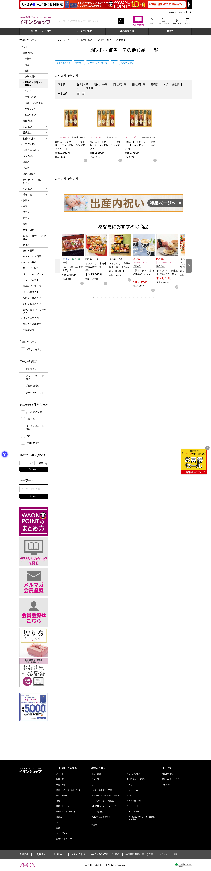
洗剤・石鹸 (30, 97)
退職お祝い (28, 194)
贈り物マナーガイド (170, 779)
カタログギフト (33, 109)
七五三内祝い (30, 144)
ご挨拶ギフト (30, 330)
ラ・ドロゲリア (133, 806)
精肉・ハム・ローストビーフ (68, 790)
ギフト (71, 40)
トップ (58, 40)
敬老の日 (95, 779)
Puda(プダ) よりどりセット (102, 817)
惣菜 (58, 801)
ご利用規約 (40, 854)
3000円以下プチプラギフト (34, 311)
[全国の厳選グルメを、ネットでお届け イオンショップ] (35, 19)
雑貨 (58, 828)
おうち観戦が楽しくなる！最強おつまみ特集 (141, 818)
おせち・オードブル (64, 839)
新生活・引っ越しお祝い (32, 181)
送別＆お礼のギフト (33, 304)
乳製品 (59, 817)
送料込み (79, 62)
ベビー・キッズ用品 (33, 274)
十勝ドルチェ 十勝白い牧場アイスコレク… (143, 273)
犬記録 (94, 825)
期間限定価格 (127, 62)
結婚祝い (27, 162)
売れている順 (100, 84)
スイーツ (60, 774)
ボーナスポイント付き (98, 62)
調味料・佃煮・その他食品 (111, 40)
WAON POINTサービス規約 (105, 854)
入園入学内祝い (31, 150)
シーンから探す (84, 31)
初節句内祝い (30, 138)
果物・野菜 (60, 785)
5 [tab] (109, 297)
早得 (114, 62)
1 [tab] (93, 297)
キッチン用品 (30, 262)
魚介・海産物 (61, 795)
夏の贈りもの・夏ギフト (137, 779)
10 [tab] (129, 297)
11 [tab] (133, 297)
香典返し (27, 132)
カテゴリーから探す (41, 31)
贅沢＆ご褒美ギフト (33, 324)
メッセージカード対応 (35, 377)
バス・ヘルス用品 (34, 103)
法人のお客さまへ (32, 292)
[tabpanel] (73, 259)
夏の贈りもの (127, 31)
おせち (170, 31)
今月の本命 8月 (134, 801)
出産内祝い (86, 40)
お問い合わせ (78, 854)
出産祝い (27, 168)
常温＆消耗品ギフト (33, 298)
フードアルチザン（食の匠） (103, 801)
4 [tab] (105, 297)
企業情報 (24, 854)
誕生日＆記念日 (31, 318)
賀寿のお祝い (30, 174)
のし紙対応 (31, 369)
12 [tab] (137, 297)
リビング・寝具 (31, 268)
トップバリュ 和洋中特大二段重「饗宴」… (96, 266)
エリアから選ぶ (133, 774)
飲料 (27, 70)
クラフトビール (133, 811)
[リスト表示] (83, 93)
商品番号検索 (167, 774)
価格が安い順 (119, 84)
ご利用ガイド (59, 854)
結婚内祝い (28, 120)
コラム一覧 (166, 785)
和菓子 (28, 65)
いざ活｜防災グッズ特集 (101, 790)
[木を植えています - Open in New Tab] (183, 865)
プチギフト (131, 785)
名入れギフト (31, 115)
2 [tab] (97, 297)
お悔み (26, 200)
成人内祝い (28, 156)
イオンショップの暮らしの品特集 (105, 795)
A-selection (131, 795)
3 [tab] (101, 297)
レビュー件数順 (171, 84)
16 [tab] (153, 297)
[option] (79, 93)
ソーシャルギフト (35, 392)
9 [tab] (125, 297)
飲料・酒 (60, 779)
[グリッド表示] (78, 93)
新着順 (154, 84)
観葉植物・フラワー (33, 286)
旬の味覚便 (96, 774)
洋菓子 (28, 58)
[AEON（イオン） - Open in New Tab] (27, 865)
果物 (25, 206)
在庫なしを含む (34, 349)
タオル (28, 91)
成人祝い (27, 188)
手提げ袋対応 (32, 385)
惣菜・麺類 (30, 76)
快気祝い (27, 126)
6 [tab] (113, 297)
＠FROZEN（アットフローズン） (105, 806)
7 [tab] (117, 297)
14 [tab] (145, 297)
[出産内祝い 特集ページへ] (123, 203)
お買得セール (132, 790)
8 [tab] (121, 297)
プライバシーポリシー (170, 854)
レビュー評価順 (85, 88)
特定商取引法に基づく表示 (139, 854)
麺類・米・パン (62, 806)
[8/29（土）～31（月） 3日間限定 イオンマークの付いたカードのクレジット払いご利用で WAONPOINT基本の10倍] (105, 4)
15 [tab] (149, 297)
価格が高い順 (138, 84)
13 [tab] (141, 297)
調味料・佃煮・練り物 (65, 811)
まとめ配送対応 (64, 62)
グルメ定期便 (97, 811)
